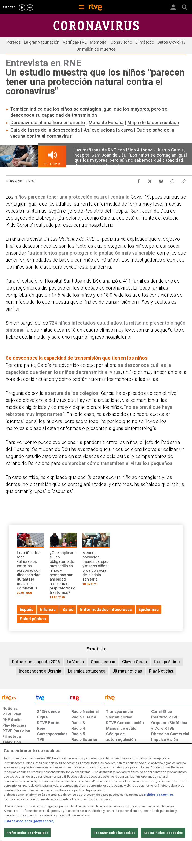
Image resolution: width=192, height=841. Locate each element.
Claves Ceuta (134, 661)
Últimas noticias (127, 671)
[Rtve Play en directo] (22, 7)
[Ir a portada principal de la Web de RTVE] (17, 697)
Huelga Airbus (167, 661)
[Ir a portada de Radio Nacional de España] (86, 699)
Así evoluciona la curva (108, 130)
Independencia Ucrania (40, 671)
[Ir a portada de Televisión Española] (52, 699)
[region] (96, 792)
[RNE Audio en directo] (30, 7)
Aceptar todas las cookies (163, 832)
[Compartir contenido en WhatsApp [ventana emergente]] (172, 180)
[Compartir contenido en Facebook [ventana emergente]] (138, 180)
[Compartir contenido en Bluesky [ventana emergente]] (161, 180)
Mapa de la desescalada (153, 122)
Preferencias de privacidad (27, 832)
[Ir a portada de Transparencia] (148, 699)
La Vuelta (75, 661)
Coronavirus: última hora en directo (47, 122)
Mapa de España (106, 122)
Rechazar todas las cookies (114, 832)
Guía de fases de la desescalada (45, 130)
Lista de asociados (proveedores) (29, 821)
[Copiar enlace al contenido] (183, 180)
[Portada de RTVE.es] (95, 7)
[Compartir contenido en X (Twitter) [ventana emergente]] (149, 180)
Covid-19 (140, 197)
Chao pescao (103, 661)
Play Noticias (161, 671)
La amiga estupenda (86, 671)
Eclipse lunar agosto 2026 (36, 661)
